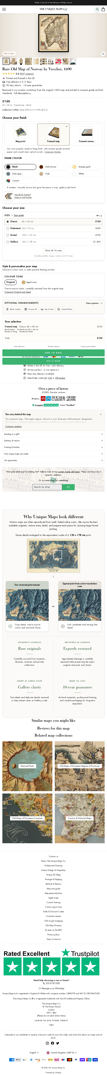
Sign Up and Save (79, 545)
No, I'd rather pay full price (80, 553)
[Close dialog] (101, 508)
